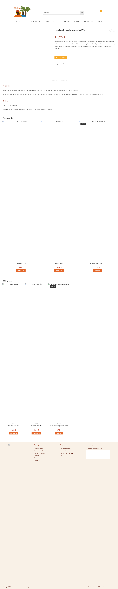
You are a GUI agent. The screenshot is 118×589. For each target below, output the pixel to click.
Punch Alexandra (13, 426)
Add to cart (60, 57)
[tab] (54, 80)
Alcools (62, 64)
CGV (99, 587)
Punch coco (59, 263)
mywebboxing (25, 587)
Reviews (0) (64, 80)
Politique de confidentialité (108, 587)
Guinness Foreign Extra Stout (59, 426)
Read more (97, 270)
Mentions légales (92, 587)
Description (54, 80)
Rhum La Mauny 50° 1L (97, 263)
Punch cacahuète (36, 426)
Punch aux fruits (21, 263)
